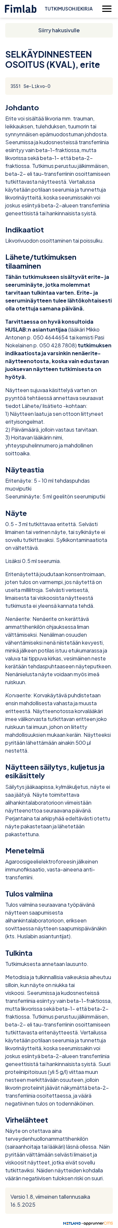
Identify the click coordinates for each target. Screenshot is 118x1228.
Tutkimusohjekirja (69, 9)
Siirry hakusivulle (59, 30)
